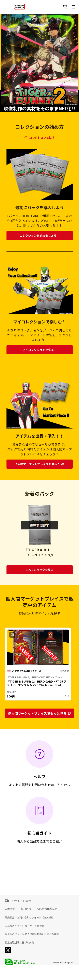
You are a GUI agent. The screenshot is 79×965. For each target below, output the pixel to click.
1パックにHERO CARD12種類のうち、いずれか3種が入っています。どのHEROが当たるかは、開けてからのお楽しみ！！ (39, 220)
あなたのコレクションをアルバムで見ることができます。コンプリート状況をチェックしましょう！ (39, 335)
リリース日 (33, 555)
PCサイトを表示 (21, 901)
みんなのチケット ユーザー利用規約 (24, 926)
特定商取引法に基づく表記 (19, 942)
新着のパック (39, 493)
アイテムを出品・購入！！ (39, 436)
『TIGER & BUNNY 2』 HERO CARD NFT (39, 549)
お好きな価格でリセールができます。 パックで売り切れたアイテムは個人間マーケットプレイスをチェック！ (39, 449)
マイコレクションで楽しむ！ (39, 321)
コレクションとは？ (42, 137)
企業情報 (10, 908)
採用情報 (26, 908)
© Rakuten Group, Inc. (63, 962)
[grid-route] (39, 235)
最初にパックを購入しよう (39, 207)
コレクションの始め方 (39, 126)
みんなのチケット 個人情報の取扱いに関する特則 (32, 934)
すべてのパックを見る (39, 570)
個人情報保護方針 (47, 908)
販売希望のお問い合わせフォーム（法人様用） (30, 917)
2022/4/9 (47, 555)
